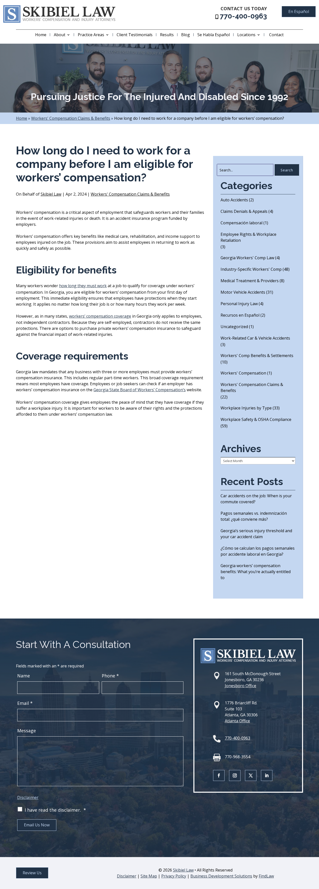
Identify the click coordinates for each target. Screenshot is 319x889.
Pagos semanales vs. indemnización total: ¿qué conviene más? (254, 516)
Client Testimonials (135, 34)
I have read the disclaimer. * (55, 810)
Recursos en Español (240, 315)
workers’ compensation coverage (100, 316)
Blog (185, 34)
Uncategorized (234, 326)
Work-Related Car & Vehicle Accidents (255, 338)
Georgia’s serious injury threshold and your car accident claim (256, 533)
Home (40, 34)
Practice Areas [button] (91, 34)
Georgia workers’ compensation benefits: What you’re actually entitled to (256, 571)
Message (26, 731)
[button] (314, 853)
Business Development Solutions (221, 876)
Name (23, 676)
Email (25, 703)
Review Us (32, 873)
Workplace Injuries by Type (246, 408)
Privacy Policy (173, 876)
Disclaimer (27, 797)
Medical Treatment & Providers (250, 280)
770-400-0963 (243, 16)
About (59, 34)
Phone (110, 676)
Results (167, 34)
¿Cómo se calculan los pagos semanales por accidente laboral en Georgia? (258, 551)
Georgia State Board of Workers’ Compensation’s (139, 389)
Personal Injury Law (239, 303)
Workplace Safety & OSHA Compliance (256, 419)
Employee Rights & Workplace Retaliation (248, 237)
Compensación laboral (241, 223)
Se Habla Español (213, 34)
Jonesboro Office (240, 685)
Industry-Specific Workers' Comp (251, 269)
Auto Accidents (234, 200)
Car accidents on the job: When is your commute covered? (256, 499)
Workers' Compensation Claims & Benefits (130, 194)
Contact (276, 34)
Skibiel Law (51, 194)
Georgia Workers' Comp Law (247, 257)
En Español (298, 11)
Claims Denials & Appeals (244, 211)
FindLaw (266, 876)
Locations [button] (246, 34)
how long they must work (83, 285)
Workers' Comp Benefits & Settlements (257, 355)
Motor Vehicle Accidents (243, 292)
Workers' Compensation (243, 373)
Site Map (149, 876)
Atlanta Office (237, 721)
